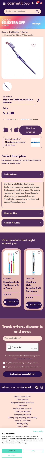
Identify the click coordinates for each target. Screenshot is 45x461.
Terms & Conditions (25, 359)
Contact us (22, 406)
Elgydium (7, 96)
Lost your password (22, 415)
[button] (4, 4)
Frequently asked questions (22, 403)
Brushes (25, 32)
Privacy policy (38, 431)
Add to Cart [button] (13, 302)
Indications (10, 174)
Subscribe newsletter (22, 374)
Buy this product (30, 130)
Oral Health (14, 32)
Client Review (12, 223)
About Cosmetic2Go (22, 397)
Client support (22, 400)
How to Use (10, 213)
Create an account (22, 412)
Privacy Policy (22, 424)
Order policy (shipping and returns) (22, 418)
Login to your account (22, 409)
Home (4, 32)
